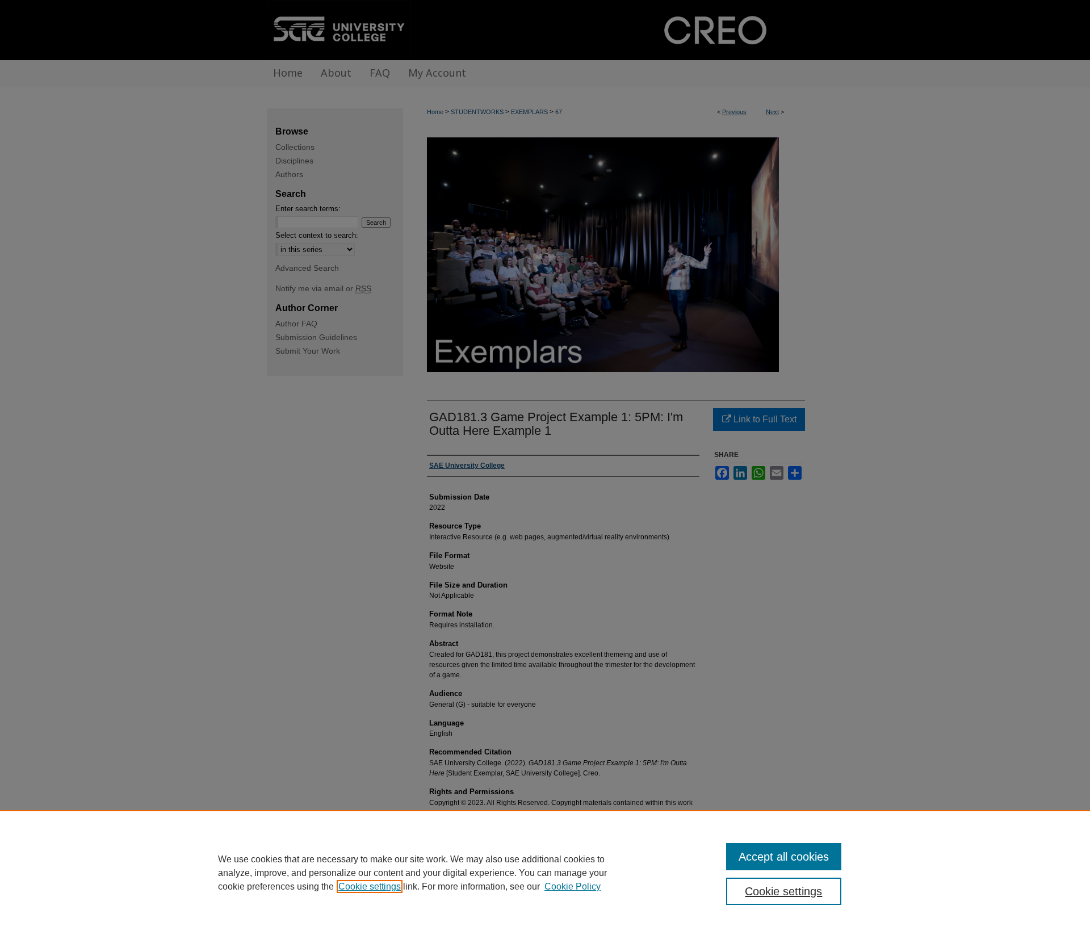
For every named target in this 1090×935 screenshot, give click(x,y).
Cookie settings (369, 886)
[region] (545, 872)
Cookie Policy (572, 886)
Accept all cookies (784, 856)
